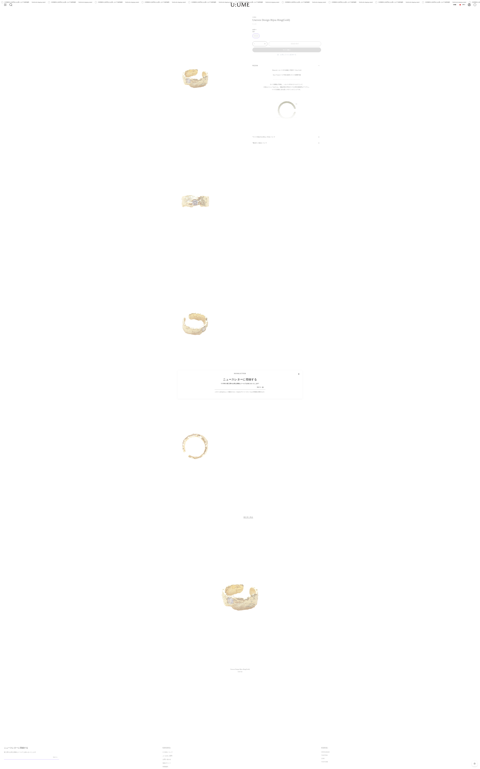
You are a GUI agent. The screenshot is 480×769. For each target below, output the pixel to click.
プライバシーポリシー (245, 391)
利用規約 (255, 391)
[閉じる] (299, 374)
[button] (11, 5)
